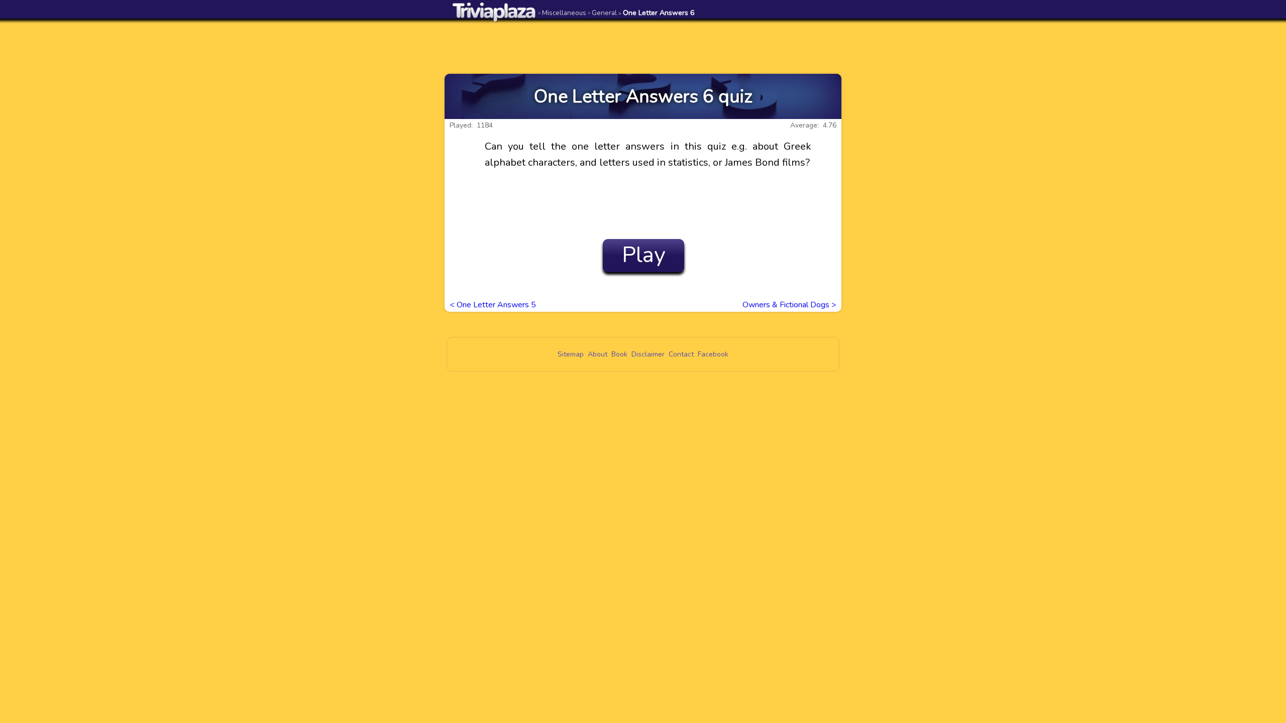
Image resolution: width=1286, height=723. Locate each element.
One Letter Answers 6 (656, 13)
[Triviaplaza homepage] (494, 12)
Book (619, 354)
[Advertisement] (643, 46)
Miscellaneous (562, 13)
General (602, 13)
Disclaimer (648, 354)
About (597, 354)
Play (644, 255)
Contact (681, 354)
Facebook (713, 354)
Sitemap (571, 354)
